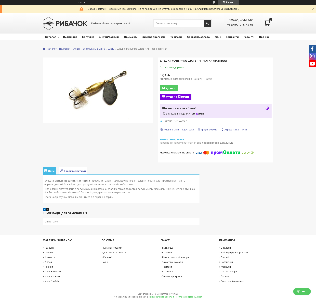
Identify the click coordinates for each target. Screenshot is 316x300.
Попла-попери (229, 271)
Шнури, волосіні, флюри (175, 257)
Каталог (50, 36)
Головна (49, 247)
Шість (111, 48)
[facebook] (44, 210)
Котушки (88, 36)
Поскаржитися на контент (161, 296)
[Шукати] (207, 23)
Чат (304, 291)
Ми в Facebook (52, 271)
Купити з (171, 96)
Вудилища (70, 36)
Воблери (226, 247)
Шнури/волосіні (109, 36)
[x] (47, 210)
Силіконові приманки (232, 281)
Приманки (130, 36)
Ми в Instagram (52, 276)
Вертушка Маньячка (94, 48)
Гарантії (249, 36)
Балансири (227, 262)
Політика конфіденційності (189, 296)
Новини (48, 266)
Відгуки (48, 262)
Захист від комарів (172, 262)
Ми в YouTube (52, 281)
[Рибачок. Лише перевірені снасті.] (65, 23)
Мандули (226, 266)
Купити (170, 88)
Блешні (76, 48)
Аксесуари (167, 271)
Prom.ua (174, 293)
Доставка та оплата (114, 252)
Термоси (176, 36)
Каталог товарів (112, 247)
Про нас (264, 36)
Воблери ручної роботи (234, 252)
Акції (218, 36)
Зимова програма (153, 36)
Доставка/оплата (198, 36)
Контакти (232, 36)
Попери (225, 276)
